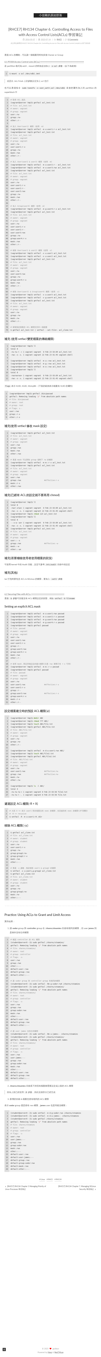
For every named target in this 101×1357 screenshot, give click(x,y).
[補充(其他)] (95, 573)
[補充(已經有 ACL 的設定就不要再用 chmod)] (95, 495)
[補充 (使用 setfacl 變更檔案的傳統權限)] (95, 339)
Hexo (50, 1352)
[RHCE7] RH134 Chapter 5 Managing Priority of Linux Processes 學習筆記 (25, 1188)
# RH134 (58, 1179)
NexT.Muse (58, 1352)
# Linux (42, 1179)
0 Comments (73, 40)
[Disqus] (50, 1236)
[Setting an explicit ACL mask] (95, 607)
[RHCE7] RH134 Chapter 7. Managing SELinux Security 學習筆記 (77, 1188)
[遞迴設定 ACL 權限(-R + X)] (95, 804)
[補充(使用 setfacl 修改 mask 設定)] (95, 426)
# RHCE (50, 1179)
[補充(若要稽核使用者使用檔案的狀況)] (95, 558)
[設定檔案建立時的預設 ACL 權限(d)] (95, 711)
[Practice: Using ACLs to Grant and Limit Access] (95, 915)
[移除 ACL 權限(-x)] (95, 825)
